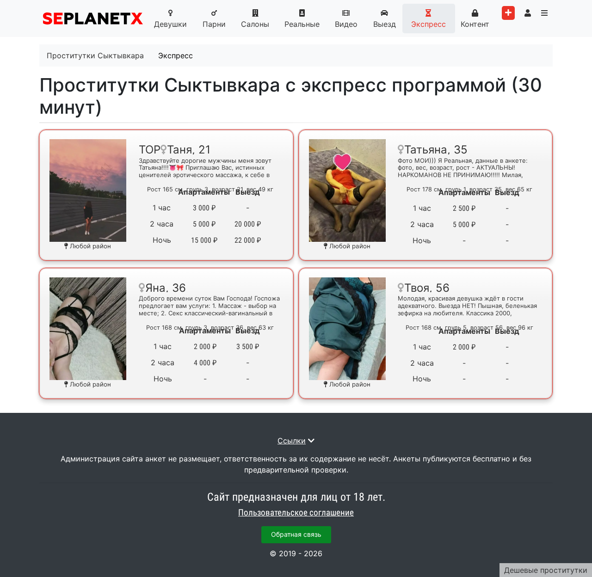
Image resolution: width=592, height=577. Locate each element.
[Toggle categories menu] (544, 13)
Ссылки (292, 440)
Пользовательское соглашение (296, 513)
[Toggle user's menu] (527, 13)
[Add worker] (508, 13)
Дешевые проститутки (545, 570)
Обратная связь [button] (296, 534)
